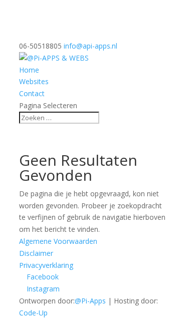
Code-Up (33, 312)
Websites (34, 81)
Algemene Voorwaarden (58, 241)
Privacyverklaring (46, 265)
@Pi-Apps (90, 300)
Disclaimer (36, 253)
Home (29, 70)
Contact (32, 93)
